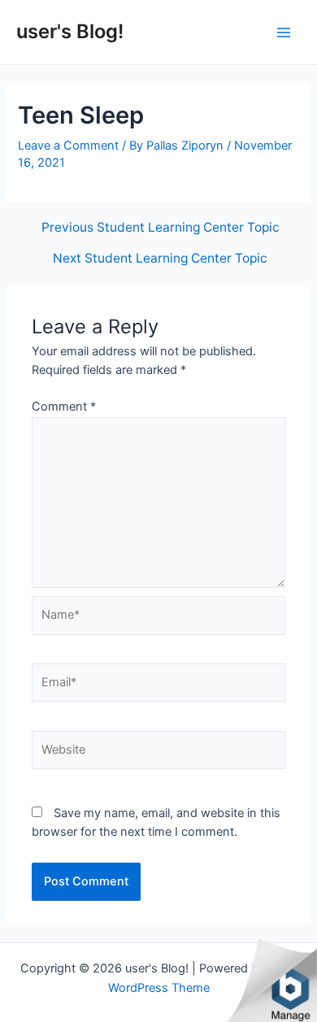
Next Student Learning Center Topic (160, 258)
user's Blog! (70, 31)
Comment (64, 406)
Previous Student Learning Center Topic (160, 227)
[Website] (158, 753)
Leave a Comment (68, 145)
